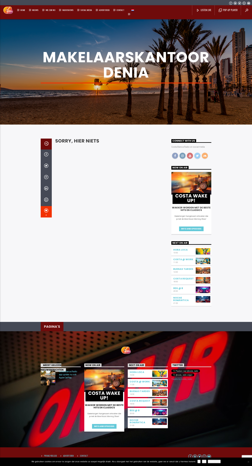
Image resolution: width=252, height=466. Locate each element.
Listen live (205, 10)
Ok (199, 461)
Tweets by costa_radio (181, 379)
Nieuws (35, 10)
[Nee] (248, 461)
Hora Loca (180, 249)
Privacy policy (214, 461)
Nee (204, 461)
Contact (120, 10)
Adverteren (104, 10)
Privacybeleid (50, 455)
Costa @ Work (183, 259)
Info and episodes (191, 228)
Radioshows (68, 10)
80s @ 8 (178, 288)
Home (22, 10)
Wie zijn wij (50, 10)
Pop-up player (229, 10)
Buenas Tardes (183, 269)
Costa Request (183, 278)
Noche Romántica (181, 299)
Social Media (86, 10)
